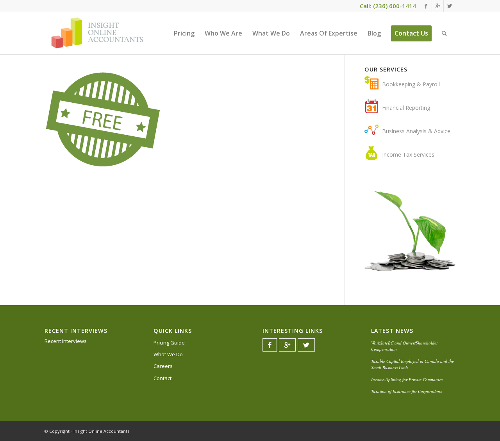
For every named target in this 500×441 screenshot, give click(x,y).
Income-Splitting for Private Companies (407, 379)
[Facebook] (426, 6)
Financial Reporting (406, 107)
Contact (162, 378)
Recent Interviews (66, 341)
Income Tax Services (408, 154)
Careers (163, 366)
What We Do (168, 354)
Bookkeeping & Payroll (411, 84)
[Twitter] (449, 6)
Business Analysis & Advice (416, 131)
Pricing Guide (169, 342)
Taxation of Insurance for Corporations (406, 391)
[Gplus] (437, 6)
